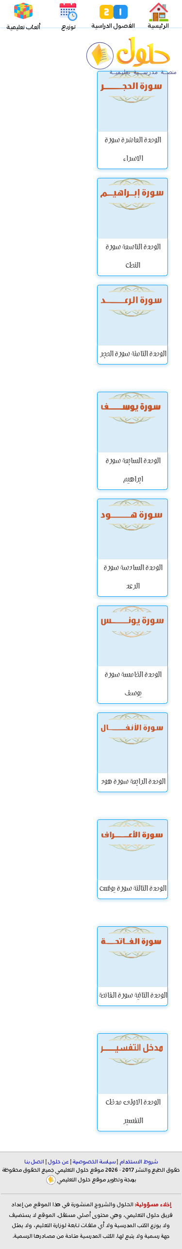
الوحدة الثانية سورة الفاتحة (133, 996)
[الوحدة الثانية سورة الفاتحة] (132, 956)
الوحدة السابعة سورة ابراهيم (132, 471)
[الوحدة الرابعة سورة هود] (132, 742)
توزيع (69, 27)
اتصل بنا (34, 1162)
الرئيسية (158, 26)
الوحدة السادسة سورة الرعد (132, 577)
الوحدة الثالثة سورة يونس (132, 889)
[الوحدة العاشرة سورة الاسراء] (132, 101)
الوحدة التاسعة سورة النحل (132, 257)
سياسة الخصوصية (94, 1162)
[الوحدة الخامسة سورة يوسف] (132, 636)
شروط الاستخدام (138, 1162)
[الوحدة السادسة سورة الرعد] (132, 529)
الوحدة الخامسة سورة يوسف (132, 684)
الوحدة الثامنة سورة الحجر (132, 354)
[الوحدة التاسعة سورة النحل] (132, 208)
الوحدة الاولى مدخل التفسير (132, 1112)
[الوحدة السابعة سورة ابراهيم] (132, 422)
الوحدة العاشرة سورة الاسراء (132, 150)
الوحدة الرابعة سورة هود (132, 782)
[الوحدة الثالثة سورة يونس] (132, 849)
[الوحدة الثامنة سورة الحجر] (132, 315)
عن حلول (58, 1162)
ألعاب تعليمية (23, 27)
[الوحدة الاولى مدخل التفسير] (132, 1063)
